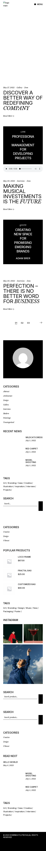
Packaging (8, 611)
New (35, 608)
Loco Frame (24, 557)
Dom (26, 87)
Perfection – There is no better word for (21, 293)
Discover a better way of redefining (22, 100)
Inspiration (20, 486)
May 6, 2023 (8, 765)
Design (5, 400)
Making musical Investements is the (22, 193)
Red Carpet (32, 448)
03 (28, 323)
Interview (21, 181)
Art (4, 483)
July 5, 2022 (31, 440)
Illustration (8, 486)
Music (28, 608)
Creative (28, 483)
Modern (6, 413)
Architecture (7, 396)
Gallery (19, 87)
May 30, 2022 (9, 181)
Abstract (6, 391)
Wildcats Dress (34, 437)
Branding (12, 483)
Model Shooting (31, 461)
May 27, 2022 (8, 87)
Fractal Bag (25, 570)
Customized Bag (27, 584)
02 (22, 323)
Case (20, 483)
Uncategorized (8, 422)
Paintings (7, 418)
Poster (17, 611)
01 (16, 323)
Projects (7, 490)
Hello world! (10, 762)
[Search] (41, 506)
